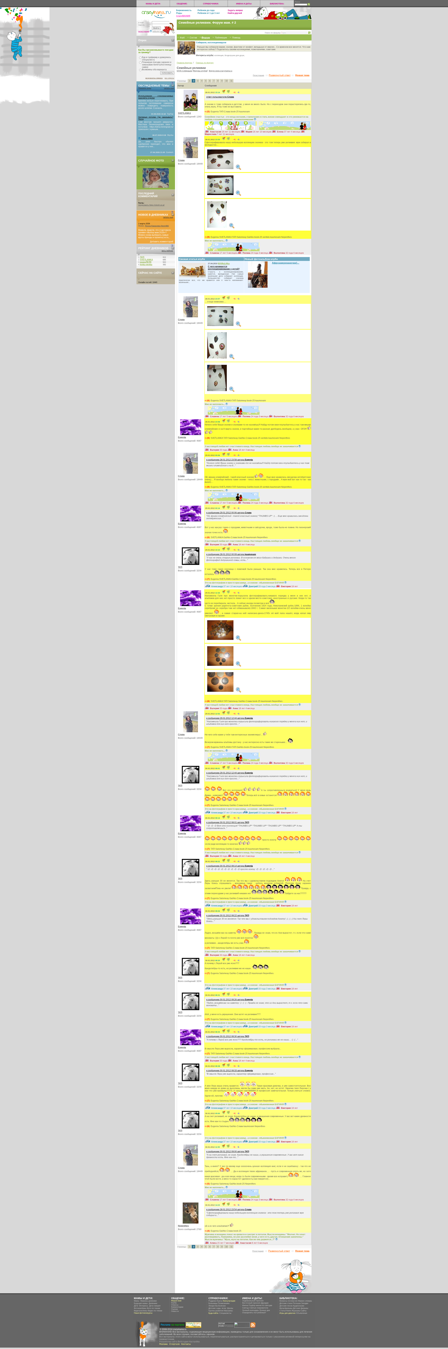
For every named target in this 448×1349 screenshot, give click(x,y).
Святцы (245, 1308)
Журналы (296, 1311)
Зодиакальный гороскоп (253, 1301)
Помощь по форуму (205, 63)
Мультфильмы (285, 1308)
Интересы (143, 1306)
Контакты (186, 1344)
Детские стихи (285, 1303)
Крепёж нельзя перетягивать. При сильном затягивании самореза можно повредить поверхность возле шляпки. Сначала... (155, 104)
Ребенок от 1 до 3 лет (209, 13)
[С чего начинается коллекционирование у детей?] (193, 277)
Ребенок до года (206, 10)
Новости (175, 1311)
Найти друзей (235, 13)
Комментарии (177, 1307)
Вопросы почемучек (288, 1301)
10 (226, 81)
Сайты (303, 1311)
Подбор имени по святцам (260, 1305)
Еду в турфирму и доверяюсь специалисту (156, 58)
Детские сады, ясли (217, 1308)
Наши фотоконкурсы (143, 1313)
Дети (136, 1306)
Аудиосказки (298, 1306)
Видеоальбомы (140, 1311)
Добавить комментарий (161, 241)
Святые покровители (259, 1308)
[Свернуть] (173, 40)
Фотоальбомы (140, 1308)
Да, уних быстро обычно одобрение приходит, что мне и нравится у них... (155, 144)
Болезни (222, 1306)
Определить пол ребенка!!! (254, 1313)
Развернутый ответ (279, 75)
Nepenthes (183, 1226)
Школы (230, 1308)
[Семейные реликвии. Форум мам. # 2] (220, 159)
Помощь (236, 37)
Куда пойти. (213, 1313)
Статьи (282, 1311)
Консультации (229, 1301)
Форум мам (176, 1301)
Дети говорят (155, 1306)
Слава (181, 160)
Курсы (219, 1301)
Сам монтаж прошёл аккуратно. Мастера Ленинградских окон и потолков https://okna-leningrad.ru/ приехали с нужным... (155, 126)
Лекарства (213, 1306)
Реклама (163, 1344)
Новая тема (302, 75)
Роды (179, 13)
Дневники (153, 1303)
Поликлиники (223, 1303)
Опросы (174, 1305)
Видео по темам (155, 1311)
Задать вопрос (235, 10)
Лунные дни (264, 1310)
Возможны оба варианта (154, 69)
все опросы (169, 78)
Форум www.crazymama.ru (220, 71)
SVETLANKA (184, 113)
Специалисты (225, 1313)
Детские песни (285, 1306)
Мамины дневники (148, 1301)
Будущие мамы (141, 1303)
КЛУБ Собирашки (184, 71)
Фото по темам (153, 1308)
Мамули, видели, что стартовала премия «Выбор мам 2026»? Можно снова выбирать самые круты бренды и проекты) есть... (154, 234)
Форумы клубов (200, 71)
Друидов (264, 1303)
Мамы (136, 1301)
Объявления (301, 1313)
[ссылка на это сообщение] (223, 92)
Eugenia (182, 437)
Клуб (182, 37)
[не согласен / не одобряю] (238, 92)
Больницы (212, 1303)
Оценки (174, 1309)
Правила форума (184, 63)
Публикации (221, 37)
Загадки (304, 1303)
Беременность (183, 10)
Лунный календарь (250, 1310)
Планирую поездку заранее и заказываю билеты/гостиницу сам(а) (156, 64)
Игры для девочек (287, 1313)
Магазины (228, 1311)
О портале (174, 1344)
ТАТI (180, 567)
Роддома (212, 1301)
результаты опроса (154, 78)
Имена (245, 1305)
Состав (193, 37)
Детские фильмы (300, 1308)
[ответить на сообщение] (228, 92)
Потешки (297, 1303)
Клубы (174, 1303)
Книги (288, 1311)
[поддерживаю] (234, 92)
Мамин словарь (305, 1301)
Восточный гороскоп (251, 1303)
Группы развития (215, 1311)
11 (231, 81)
